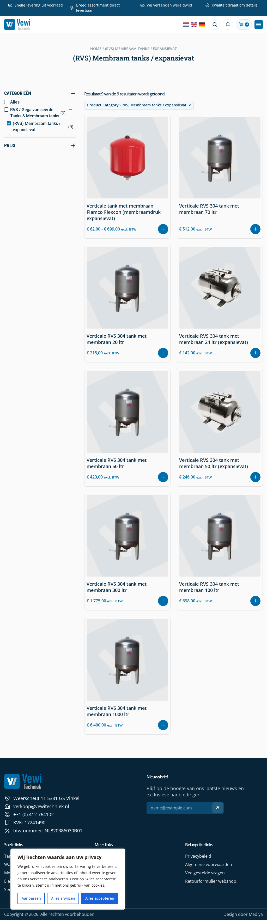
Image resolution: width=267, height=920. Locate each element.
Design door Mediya (243, 914)
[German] (202, 24)
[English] (194, 24)
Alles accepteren (99, 898)
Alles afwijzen (63, 898)
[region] (67, 879)
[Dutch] (186, 24)
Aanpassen (31, 898)
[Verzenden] (217, 807)
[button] (258, 24)
